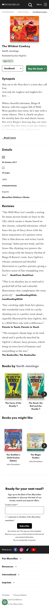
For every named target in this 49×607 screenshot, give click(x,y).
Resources (7, 566)
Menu (39, 4)
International (9, 574)
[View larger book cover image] (24, 29)
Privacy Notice (20, 595)
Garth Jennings (23, 12)
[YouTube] (34, 549)
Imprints (6, 582)
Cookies (5, 595)
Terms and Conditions (12, 599)
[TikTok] (28, 550)
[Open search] (30, 5)
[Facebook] (15, 550)
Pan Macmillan (10, 558)
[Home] (11, 4)
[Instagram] (21, 550)
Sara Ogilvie (20, 55)
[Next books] (44, 394)
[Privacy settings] (5, 602)
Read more (10, 137)
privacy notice (16, 534)
